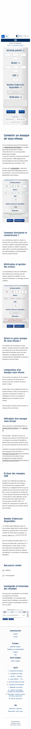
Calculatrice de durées (16, 671)
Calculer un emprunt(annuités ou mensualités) (16, 690)
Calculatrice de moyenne (16, 684)
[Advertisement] (15, 16)
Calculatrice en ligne (16, 673)
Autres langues (15, 661)
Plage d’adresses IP (10, 119)
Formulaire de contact (18, 45)
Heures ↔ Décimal (16, 676)
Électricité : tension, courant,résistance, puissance (16, 695)
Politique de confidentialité (15, 649)
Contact (15, 634)
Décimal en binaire (21, 119)
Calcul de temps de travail (16, 682)
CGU (15, 655)
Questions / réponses (15, 708)
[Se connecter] (6, 36)
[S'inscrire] (3, 36)
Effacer (21, 112)
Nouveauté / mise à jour (15, 711)
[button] (15, 40)
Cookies (15, 652)
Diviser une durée (16, 698)
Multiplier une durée (16, 687)
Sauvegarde (11, 112)
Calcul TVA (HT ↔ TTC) (16, 679)
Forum (9, 45)
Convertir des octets (15, 122)
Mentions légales (15, 646)
